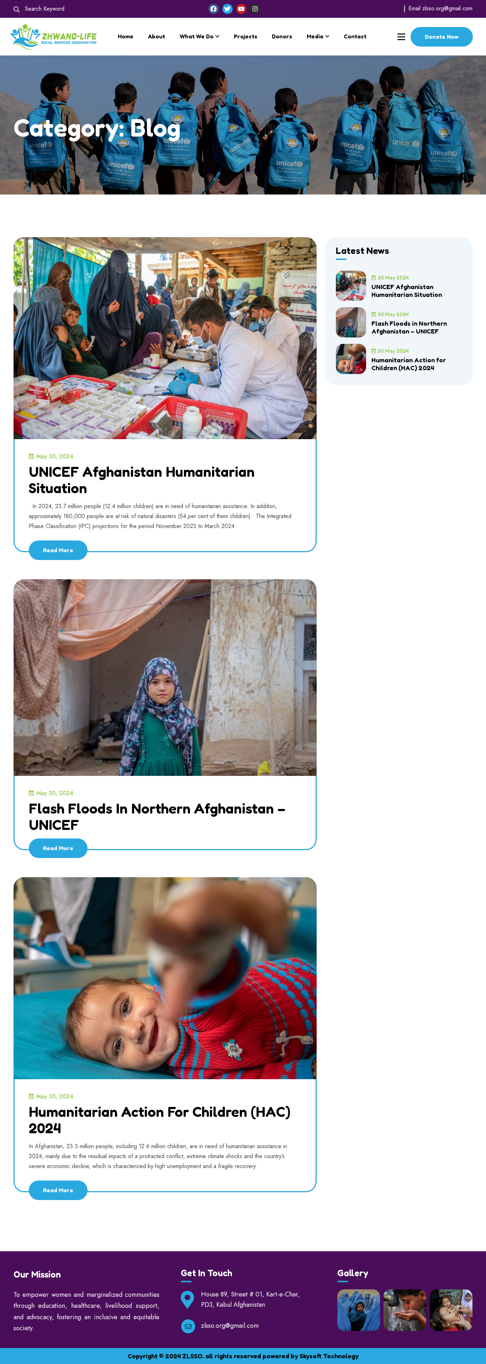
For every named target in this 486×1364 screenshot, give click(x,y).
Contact (355, 36)
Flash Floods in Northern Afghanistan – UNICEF (157, 816)
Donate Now (442, 36)
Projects (245, 36)
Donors (282, 36)
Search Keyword (43, 9)
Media (315, 36)
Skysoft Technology (329, 1356)
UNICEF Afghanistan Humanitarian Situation (142, 479)
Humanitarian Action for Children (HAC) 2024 (159, 1119)
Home (125, 36)
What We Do (196, 36)
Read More (58, 550)
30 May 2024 (392, 278)
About (156, 36)
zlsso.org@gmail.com (447, 8)
